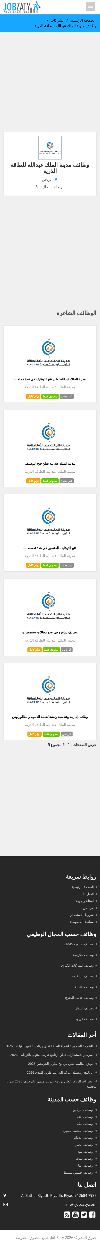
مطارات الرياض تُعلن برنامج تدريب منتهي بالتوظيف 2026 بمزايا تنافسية (52, 1084)
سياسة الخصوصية (82, 921)
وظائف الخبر (85, 1144)
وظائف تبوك (85, 1158)
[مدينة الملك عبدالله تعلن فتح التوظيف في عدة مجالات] (48, 374)
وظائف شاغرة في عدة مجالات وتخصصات (50, 632)
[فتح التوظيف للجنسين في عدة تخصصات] (48, 543)
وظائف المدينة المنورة (78, 1130)
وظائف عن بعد (84, 1019)
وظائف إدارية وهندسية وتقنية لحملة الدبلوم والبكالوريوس (50, 717)
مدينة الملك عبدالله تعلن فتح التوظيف (50, 463)
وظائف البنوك (84, 1008)
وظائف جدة (85, 1116)
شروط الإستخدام (82, 914)
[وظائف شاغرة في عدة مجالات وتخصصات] (48, 627)
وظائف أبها (86, 1165)
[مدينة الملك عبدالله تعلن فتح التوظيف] (48, 458)
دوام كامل (33, 396)
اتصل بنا (88, 894)
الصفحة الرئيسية (82, 20)
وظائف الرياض (83, 1109)
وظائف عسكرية (83, 976)
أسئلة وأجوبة (85, 901)
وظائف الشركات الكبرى (77, 965)
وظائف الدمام (84, 1137)
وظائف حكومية (83, 954)
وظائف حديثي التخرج (79, 997)
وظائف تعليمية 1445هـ (78, 944)
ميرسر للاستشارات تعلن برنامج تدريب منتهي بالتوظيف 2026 (52, 1054)
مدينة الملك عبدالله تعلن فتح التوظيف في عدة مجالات (50, 379)
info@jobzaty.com (81, 1204)
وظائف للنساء (84, 987)
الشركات (57, 20)
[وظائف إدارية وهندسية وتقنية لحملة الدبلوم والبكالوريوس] (48, 711)
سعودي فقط (50, 396)
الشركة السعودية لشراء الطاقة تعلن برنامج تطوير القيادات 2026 (49, 1046)
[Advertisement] (50, 82)
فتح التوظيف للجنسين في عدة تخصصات (50, 548)
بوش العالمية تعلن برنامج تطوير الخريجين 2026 (61, 1063)
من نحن (88, 907)
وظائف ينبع (86, 1151)
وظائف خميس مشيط (79, 1172)
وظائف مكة (85, 1123)
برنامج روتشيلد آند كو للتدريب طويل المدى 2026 (60, 1072)
